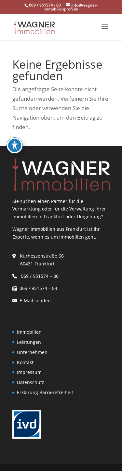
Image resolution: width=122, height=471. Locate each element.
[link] (34, 26)
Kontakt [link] (25, 362)
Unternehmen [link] (32, 352)
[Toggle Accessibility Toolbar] (14, 145)
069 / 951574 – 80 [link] (38, 276)
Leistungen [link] (29, 342)
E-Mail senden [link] (35, 300)
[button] (105, 31)
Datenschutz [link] (30, 382)
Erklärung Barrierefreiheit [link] (45, 392)
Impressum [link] (29, 372)
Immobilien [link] (29, 332)
